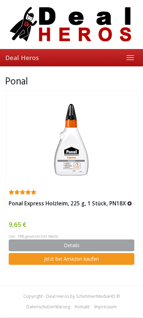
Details (71, 245)
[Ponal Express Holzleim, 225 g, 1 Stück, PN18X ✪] (71, 139)
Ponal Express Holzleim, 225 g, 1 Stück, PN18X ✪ (70, 203)
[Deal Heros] (71, 24)
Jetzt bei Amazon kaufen (71, 258)
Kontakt (82, 307)
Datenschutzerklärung (48, 307)
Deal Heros (22, 58)
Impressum (105, 307)
